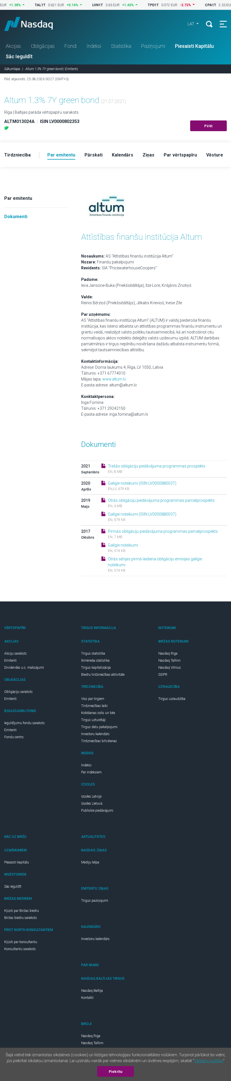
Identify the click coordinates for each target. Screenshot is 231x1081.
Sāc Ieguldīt (19, 56)
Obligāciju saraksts (18, 692)
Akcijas (13, 46)
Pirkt (208, 126)
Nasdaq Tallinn (169, 661)
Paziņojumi (153, 46)
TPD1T (142, 5)
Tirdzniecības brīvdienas (99, 741)
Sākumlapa (12, 69)
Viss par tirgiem (92, 699)
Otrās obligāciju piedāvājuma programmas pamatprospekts (161, 500)
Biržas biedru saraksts (20, 918)
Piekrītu (116, 1072)
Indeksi (93, 46)
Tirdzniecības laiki (94, 706)
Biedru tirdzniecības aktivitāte (103, 675)
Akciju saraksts (15, 653)
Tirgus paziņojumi (94, 901)
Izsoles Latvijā (91, 796)
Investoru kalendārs (95, 734)
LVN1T (87, 5)
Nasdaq (33, 24)
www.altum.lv (114, 379)
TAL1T (30, 5)
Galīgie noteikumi (123, 545)
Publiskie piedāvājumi (97, 811)
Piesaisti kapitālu (16, 862)
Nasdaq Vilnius (169, 668)
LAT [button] (191, 24)
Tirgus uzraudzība (171, 699)
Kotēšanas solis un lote (98, 713)
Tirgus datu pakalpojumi (99, 727)
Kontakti (87, 998)
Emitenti (10, 661)
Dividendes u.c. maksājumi (24, 668)
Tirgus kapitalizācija (96, 668)
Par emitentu (18, 198)
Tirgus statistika (93, 653)
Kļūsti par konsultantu (20, 942)
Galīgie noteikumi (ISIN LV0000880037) (142, 483)
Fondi (71, 46)
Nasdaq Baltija (92, 991)
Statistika (121, 46)
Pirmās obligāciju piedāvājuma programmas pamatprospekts (163, 531)
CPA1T (200, 5)
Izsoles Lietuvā (91, 803)
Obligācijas (43, 46)
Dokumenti (15, 216)
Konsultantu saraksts (20, 949)
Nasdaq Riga (167, 653)
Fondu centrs (14, 737)
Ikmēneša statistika (95, 661)
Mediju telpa (90, 862)
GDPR (162, 675)
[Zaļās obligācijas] (6, 128)
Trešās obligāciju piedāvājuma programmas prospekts (156, 466)
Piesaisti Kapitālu (194, 46)
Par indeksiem (91, 772)
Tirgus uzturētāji (93, 720)
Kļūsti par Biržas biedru (21, 911)
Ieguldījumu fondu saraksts (24, 723)
